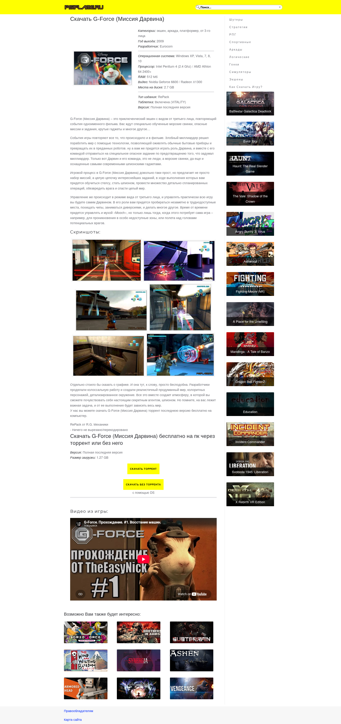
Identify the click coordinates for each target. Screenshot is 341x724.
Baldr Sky (250, 141)
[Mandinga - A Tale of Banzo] (250, 344)
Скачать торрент (143, 468)
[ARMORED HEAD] (85, 688)
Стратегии (238, 27)
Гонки (234, 64)
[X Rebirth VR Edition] (250, 494)
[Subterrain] (191, 632)
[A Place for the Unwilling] (250, 314)
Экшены (236, 79)
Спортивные (240, 42)
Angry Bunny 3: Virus (250, 231)
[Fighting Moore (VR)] (250, 284)
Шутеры (236, 19)
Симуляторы (240, 71)
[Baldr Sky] (250, 134)
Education (250, 411)
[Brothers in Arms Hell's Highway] (138, 632)
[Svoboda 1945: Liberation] (250, 464)
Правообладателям (78, 710)
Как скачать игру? (246, 86)
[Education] (250, 404)
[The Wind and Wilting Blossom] (85, 660)
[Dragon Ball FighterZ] (250, 374)
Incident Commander (250, 441)
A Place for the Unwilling (250, 321)
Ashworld (250, 261)
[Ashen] (191, 660)
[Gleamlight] (138, 688)
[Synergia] (138, 660)
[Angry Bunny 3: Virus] (250, 224)
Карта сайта (73, 719)
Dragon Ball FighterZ (250, 381)
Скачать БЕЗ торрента (143, 484)
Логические (239, 57)
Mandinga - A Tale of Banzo (250, 351)
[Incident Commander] (250, 434)
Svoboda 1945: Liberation (250, 471)
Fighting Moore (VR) (250, 291)
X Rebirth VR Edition (250, 501)
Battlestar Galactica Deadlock (250, 111)
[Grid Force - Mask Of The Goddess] (85, 632)
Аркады (236, 49)
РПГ (233, 34)
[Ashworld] (250, 254)
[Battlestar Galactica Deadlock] (250, 103)
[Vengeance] (191, 688)
